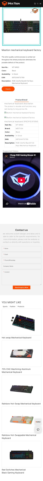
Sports (5, 306)
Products (21, 306)
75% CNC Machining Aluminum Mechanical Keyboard (16, 370)
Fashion (12, 306)
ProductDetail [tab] (21, 100)
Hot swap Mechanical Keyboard (16, 337)
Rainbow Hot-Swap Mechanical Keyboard (21, 404)
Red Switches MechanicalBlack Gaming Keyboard (14, 471)
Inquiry (8, 89)
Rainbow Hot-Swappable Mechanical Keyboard (19, 436)
